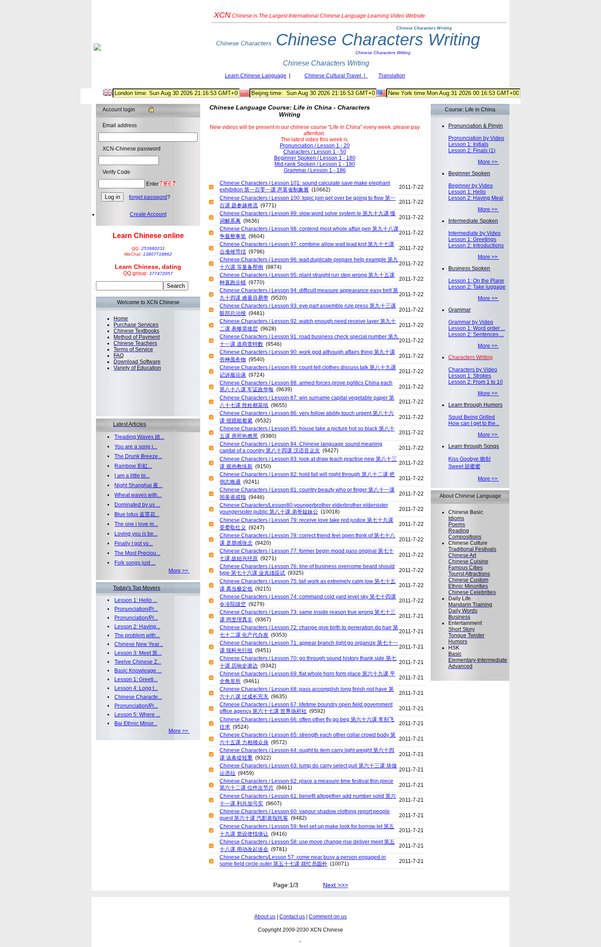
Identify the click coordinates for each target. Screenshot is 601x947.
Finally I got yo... (133, 543)
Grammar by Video (470, 322)
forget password (148, 197)
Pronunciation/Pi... (136, 609)
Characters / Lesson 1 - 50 (314, 152)
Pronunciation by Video (476, 138)
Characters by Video (472, 370)
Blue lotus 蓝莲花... (136, 514)
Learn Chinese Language (255, 76)
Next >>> (335, 884)
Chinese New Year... (138, 644)
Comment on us (328, 917)
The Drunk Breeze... (138, 456)
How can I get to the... (473, 423)
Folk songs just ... (134, 563)
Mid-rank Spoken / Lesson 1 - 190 (315, 164)
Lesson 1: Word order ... (476, 328)
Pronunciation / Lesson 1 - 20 (315, 146)
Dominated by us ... (137, 505)
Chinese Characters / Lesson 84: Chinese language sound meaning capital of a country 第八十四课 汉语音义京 (301, 447)
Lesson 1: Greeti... (136, 679)
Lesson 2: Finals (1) (471, 150)
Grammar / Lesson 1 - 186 (315, 170)
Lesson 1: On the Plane (476, 281)
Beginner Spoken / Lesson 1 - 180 (314, 158)
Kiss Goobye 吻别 (469, 459)
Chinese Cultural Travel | (336, 76)
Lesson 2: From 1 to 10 (475, 382)
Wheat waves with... (137, 495)
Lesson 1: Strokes (469, 376)
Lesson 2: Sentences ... (476, 334)
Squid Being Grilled (471, 417)
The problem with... (137, 635)
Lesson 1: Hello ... (135, 600)
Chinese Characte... (138, 697)
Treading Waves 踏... (139, 437)
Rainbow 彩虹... (133, 466)
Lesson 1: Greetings (472, 239)
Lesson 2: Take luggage (477, 287)
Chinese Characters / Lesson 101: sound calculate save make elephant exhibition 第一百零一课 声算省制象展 (305, 186)
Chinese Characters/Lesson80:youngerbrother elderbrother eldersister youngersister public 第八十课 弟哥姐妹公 (304, 508)
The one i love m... (136, 524)
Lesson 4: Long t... (136, 688)
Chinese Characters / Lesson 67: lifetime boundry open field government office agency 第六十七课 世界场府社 (306, 707)
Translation (391, 76)
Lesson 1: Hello (467, 192)
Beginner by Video (470, 186)
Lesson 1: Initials (468, 144)
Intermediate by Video (474, 233)
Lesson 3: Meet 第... (137, 653)
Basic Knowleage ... (137, 671)
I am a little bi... (132, 476)
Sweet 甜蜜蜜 (464, 466)
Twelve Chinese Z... (137, 662)
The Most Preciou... (137, 553)
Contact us (292, 917)
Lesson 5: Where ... (137, 715)
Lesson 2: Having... (137, 627)
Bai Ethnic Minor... (135, 723)
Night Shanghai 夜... (138, 485)
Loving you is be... (136, 534)
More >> (179, 571)
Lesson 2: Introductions (476, 245)
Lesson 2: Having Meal (475, 198)
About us (264, 917)
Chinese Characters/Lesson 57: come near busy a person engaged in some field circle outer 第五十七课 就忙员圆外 (303, 860)
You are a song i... (135, 447)
